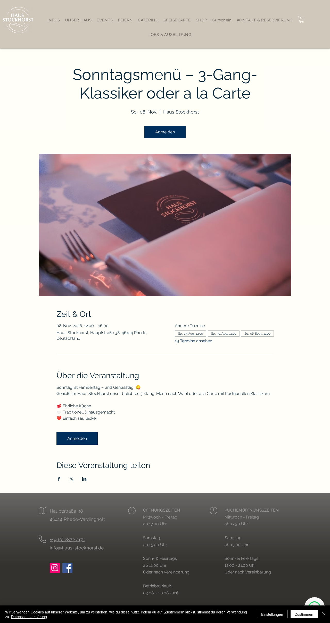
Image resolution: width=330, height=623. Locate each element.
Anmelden (165, 132)
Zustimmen (304, 614)
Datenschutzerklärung (29, 616)
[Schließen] (324, 614)
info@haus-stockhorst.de (77, 548)
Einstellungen (272, 614)
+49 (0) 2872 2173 (68, 539)
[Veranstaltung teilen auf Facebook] (58, 479)
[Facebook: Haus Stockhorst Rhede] (67, 568)
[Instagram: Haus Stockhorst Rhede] (55, 568)
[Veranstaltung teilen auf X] (71, 479)
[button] (302, 19)
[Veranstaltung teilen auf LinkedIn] (84, 479)
